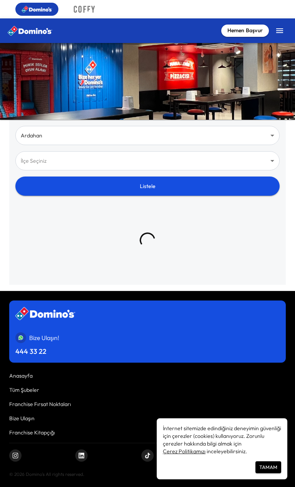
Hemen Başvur (245, 30)
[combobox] (147, 160)
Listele (148, 186)
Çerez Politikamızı (184, 451)
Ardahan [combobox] (31, 135)
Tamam (268, 467)
